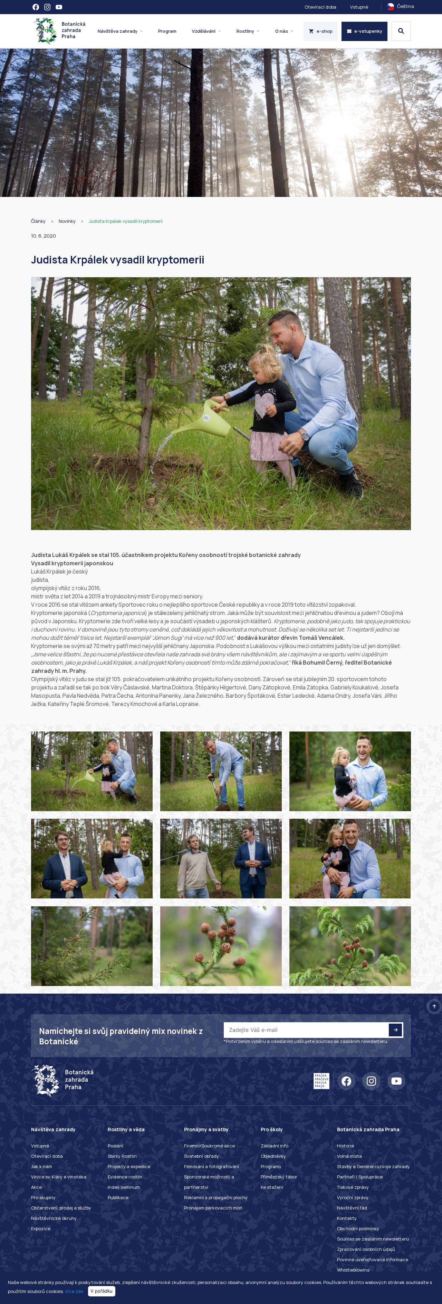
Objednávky (273, 1156)
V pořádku (101, 1291)
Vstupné (359, 7)
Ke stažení (272, 1187)
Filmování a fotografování (211, 1166)
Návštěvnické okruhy (54, 1218)
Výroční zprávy (352, 1197)
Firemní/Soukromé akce (209, 1146)
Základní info (274, 1146)
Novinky (67, 221)
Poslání (115, 1146)
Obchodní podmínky (358, 1228)
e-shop (325, 31)
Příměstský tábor (279, 1177)
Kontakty (347, 1218)
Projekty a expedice (129, 1166)
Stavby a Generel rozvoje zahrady (373, 1166)
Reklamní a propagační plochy (216, 1197)
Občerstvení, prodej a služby (61, 1208)
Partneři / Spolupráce (360, 1177)
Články (38, 221)
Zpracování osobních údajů (366, 1249)
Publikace (118, 1197)
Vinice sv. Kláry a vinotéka (58, 1177)
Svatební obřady (201, 1156)
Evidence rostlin (125, 1177)
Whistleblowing (353, 1270)
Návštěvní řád (352, 1208)
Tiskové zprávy (353, 1187)
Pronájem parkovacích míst (213, 1208)
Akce (36, 1187)
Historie (345, 1146)
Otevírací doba (320, 7)
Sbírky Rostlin (122, 1156)
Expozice (40, 1228)
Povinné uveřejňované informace (372, 1259)
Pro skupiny (43, 1197)
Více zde (74, 1291)
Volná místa (349, 1156)
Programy (271, 1166)
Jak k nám (41, 1166)
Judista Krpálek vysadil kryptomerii (126, 221)
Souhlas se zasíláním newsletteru (373, 1239)
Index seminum (124, 1187)
